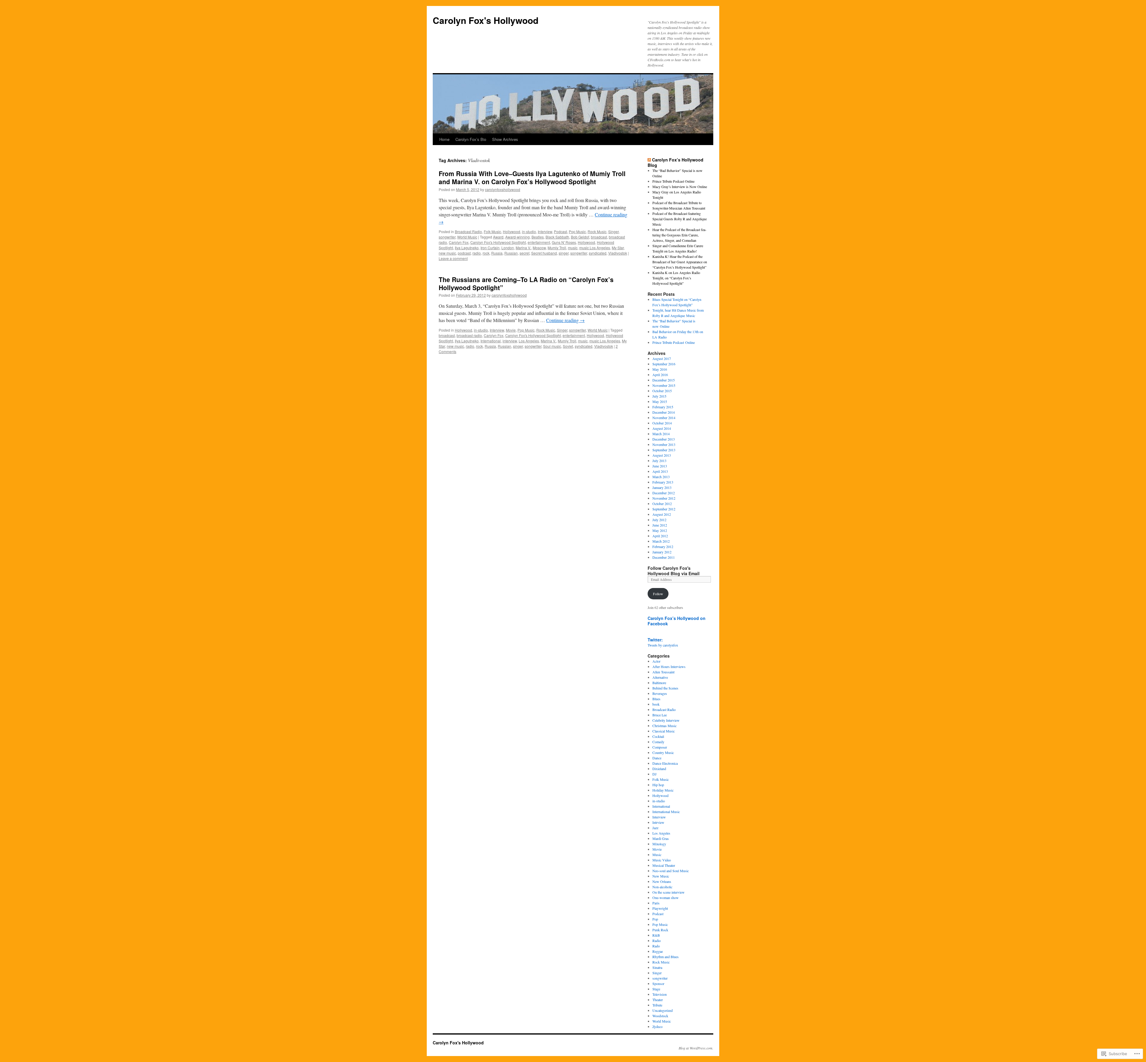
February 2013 (662, 482)
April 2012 (660, 535)
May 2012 (659, 530)
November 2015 (663, 385)
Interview (545, 231)
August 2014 (661, 428)
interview (510, 340)
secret (524, 253)
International (490, 340)
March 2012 (661, 541)
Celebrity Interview (666, 720)
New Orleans (661, 881)
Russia (497, 253)
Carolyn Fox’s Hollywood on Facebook (677, 621)
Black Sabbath (557, 236)
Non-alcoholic (662, 886)
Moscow (539, 247)
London (507, 247)
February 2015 (662, 406)
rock (486, 253)
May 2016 (659, 369)
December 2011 (663, 557)
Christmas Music (664, 725)
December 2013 (663, 439)
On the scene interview (668, 892)
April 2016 (660, 374)
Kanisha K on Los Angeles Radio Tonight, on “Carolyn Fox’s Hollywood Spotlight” (676, 278)
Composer (659, 747)
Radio (656, 940)
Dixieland (659, 768)
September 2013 (663, 449)
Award (498, 236)
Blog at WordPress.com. (696, 1048)
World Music (467, 236)
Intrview (658, 822)
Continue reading (565, 320)
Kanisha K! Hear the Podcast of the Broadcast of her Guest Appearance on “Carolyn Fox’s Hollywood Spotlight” (679, 262)
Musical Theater (663, 865)
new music (447, 253)
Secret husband (544, 253)
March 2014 (661, 433)
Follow (658, 593)
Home (444, 139)
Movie (511, 330)
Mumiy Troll (557, 247)
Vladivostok (617, 253)
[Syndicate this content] (649, 160)
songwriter (447, 236)
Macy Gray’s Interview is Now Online (679, 186)
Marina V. (523, 247)
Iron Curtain (490, 247)
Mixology (659, 843)
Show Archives (505, 139)
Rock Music (597, 231)
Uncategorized (662, 1010)
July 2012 (659, 519)
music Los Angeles (594, 247)
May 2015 (659, 401)
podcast (464, 253)
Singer (613, 231)
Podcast (560, 231)
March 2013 (661, 476)
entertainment (539, 242)
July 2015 (659, 396)
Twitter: (655, 640)
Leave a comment (453, 258)
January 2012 (661, 552)
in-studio (529, 231)
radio (476, 253)
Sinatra (657, 967)
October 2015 (662, 390)
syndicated (597, 253)
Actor (656, 661)
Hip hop (658, 784)
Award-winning (517, 236)
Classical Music (663, 731)
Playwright (660, 908)
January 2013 (661, 487)
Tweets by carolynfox (663, 645)
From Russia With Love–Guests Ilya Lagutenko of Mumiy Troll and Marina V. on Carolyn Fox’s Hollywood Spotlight (532, 177)
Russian (511, 253)
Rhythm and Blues (665, 956)
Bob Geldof (580, 236)
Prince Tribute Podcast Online (673, 181)
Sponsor (658, 983)
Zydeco (657, 1026)
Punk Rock (660, 929)
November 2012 (663, 498)
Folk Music (492, 231)
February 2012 (662, 546)
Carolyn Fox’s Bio (470, 139)
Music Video (661, 860)
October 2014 (662, 423)
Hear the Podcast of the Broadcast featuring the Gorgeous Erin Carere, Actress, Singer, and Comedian (679, 235)
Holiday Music (663, 790)
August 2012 (661, 514)
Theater (657, 999)
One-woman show (665, 897)
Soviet (568, 346)
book (656, 704)
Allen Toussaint (663, 671)
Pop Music (577, 231)
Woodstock (660, 1015)
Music (656, 854)
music (572, 247)
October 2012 (662, 503)
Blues (656, 698)
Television (659, 994)
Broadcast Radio (468, 231)
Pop (655, 919)
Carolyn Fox (459, 242)
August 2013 (661, 455)
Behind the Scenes (665, 688)
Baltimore (659, 682)
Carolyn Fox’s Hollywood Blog (675, 162)
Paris (656, 903)
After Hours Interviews (669, 666)
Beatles (538, 236)
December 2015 (663, 380)
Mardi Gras (660, 838)
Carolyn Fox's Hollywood (485, 20)
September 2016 (663, 363)
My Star (618, 247)
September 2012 (663, 509)
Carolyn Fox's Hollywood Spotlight (498, 242)
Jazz (655, 827)
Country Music (663, 752)
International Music (666, 811)
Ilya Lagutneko (467, 247)
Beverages (659, 693)
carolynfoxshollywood (502, 189)
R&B (656, 935)
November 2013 (663, 444)
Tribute (657, 1005)
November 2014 (663, 417)
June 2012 (659, 525)
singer (564, 253)
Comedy (658, 741)
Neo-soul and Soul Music (670, 870)
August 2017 (661, 358)
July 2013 (659, 460)
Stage (656, 988)
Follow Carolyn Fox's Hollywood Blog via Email (674, 570)
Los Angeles (529, 340)
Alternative (660, 677)
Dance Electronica (665, 763)
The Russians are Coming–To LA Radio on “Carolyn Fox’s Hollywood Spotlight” (526, 283)
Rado (656, 946)
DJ (654, 774)
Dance (656, 757)
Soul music (552, 346)
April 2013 (660, 471)
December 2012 (663, 492)
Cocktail (658, 736)
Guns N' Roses (564, 242)
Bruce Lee (659, 714)
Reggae (657, 951)
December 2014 (663, 412)
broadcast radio (469, 335)
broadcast (599, 236)
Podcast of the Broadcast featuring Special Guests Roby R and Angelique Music (679, 219)
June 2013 (659, 466)
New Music (660, 876)
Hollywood (511, 231)
